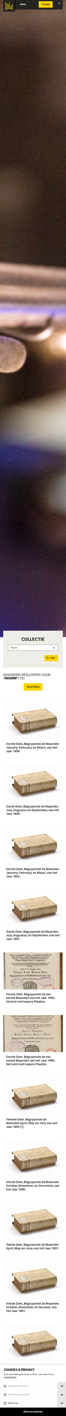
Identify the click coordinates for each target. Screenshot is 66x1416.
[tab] (62, 1386)
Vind (52, 658)
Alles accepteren (33, 1411)
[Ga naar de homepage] (9, 6)
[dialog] (33, 1390)
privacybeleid (10, 1377)
